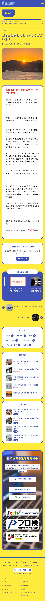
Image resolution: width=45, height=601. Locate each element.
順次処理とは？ (34, 291)
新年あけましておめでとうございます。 (25, 394)
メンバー (5, 582)
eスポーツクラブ (11, 345)
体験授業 (19, 336)
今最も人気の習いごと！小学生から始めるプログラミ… (25, 378)
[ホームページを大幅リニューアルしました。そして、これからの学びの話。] (9, 362)
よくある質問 (6, 585)
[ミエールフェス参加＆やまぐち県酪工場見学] (9, 307)
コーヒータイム (26, 340)
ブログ (11, 21)
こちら (31, 230)
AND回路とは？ (13, 291)
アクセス (5, 589)
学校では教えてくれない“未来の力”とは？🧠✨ (26, 370)
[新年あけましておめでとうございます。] (9, 394)
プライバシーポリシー (9, 593)
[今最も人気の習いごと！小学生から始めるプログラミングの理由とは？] (9, 378)
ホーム (5, 21)
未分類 (8, 336)
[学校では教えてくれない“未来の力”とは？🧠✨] (9, 370)
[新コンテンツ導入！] (35, 317)
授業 (30, 336)
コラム (16, 21)
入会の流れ (24, 582)
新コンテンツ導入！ (24, 318)
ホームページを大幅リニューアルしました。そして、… (25, 362)
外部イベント (10, 340)
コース (23, 578)
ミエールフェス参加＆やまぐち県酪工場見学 (28, 307)
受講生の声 (24, 585)
